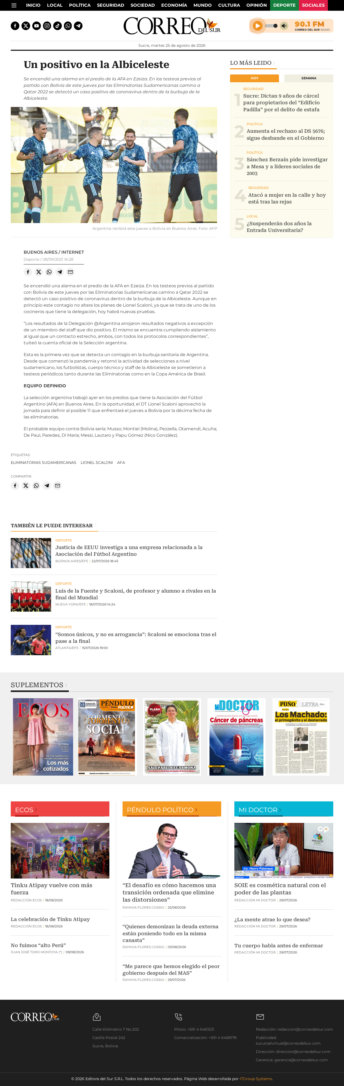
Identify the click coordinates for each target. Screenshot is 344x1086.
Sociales (313, 5)
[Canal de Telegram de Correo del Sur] (78, 25)
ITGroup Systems (256, 1078)
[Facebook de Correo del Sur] (15, 25)
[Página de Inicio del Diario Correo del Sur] (172, 25)
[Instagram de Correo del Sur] (47, 25)
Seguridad (110, 5)
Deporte (284, 5)
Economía (174, 5)
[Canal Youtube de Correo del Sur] (36, 25)
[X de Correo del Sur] (26, 25)
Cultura (229, 5)
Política (80, 5)
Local (55, 5)
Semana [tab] (309, 78)
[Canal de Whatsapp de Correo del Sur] (68, 25)
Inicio (33, 5)
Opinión (256, 5)
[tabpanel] (43, 737)
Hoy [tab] (254, 78)
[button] (114, 166)
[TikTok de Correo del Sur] (57, 25)
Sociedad (143, 5)
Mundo (203, 5)
